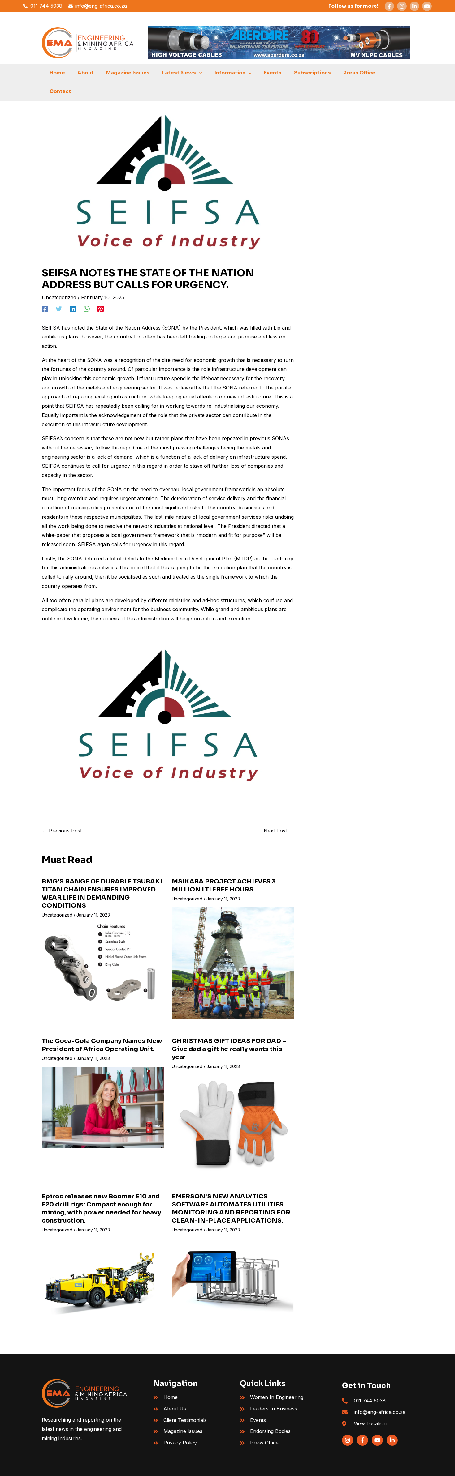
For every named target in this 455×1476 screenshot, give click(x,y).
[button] (199, 73)
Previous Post (62, 830)
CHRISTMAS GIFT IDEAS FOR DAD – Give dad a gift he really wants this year (229, 1049)
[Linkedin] (73, 308)
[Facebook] (45, 308)
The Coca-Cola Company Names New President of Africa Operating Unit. (102, 1045)
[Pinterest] (101, 308)
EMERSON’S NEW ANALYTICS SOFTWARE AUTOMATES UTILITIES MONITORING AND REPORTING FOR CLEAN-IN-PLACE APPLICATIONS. (231, 1208)
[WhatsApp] (87, 308)
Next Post (278, 830)
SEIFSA (52, 328)
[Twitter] (59, 308)
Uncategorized (59, 297)
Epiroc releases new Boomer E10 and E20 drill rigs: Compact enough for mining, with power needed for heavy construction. (101, 1208)
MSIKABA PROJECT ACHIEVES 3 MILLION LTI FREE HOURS (224, 885)
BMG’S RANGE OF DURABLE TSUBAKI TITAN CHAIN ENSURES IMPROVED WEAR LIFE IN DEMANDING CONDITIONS (102, 893)
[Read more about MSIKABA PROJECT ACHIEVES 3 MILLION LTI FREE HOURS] (233, 962)
